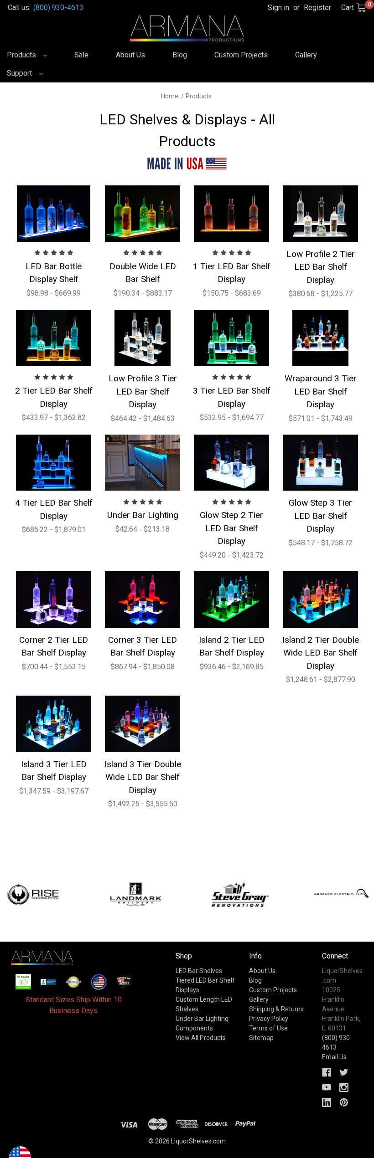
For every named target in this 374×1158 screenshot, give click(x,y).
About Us (130, 55)
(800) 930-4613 (58, 7)
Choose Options (53, 213)
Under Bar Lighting (142, 515)
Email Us (334, 1057)
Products (22, 55)
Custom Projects (241, 55)
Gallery (306, 55)
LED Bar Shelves (199, 970)
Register (317, 7)
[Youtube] (326, 1087)
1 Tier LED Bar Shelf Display (231, 273)
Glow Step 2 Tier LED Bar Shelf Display (231, 528)
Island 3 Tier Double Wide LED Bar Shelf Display (142, 777)
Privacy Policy (268, 1018)
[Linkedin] (326, 1102)
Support (20, 73)
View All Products (201, 1037)
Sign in (278, 7)
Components (194, 1028)
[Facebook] (326, 1072)
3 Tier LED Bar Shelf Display (231, 397)
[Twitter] (343, 1072)
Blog (179, 55)
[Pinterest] (343, 1102)
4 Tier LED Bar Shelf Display (54, 509)
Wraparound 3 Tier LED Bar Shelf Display (321, 391)
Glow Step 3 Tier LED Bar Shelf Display (320, 515)
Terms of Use (268, 1028)
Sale (81, 55)
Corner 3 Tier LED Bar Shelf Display (142, 646)
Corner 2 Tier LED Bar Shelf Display (53, 646)
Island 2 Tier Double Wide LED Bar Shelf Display (320, 653)
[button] (23, 981)
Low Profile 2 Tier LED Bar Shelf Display (320, 267)
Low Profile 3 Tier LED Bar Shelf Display (143, 391)
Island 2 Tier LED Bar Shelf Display (232, 646)
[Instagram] (343, 1087)
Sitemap (261, 1037)
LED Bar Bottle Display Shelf (54, 273)
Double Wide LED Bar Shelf (142, 273)
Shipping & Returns (276, 1009)
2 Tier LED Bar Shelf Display (54, 397)
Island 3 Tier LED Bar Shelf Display (54, 771)
